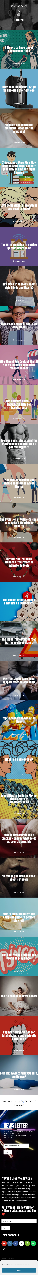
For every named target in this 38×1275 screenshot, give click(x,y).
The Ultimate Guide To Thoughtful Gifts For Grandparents (19, 404)
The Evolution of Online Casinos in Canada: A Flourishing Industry (19, 522)
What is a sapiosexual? (19, 759)
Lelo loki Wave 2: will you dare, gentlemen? (19, 1075)
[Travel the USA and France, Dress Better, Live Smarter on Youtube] (4, 1243)
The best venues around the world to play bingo (19, 956)
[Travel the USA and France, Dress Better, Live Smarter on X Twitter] (21, 1243)
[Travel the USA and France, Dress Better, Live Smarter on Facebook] (15, 1243)
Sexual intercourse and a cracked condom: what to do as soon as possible (19, 838)
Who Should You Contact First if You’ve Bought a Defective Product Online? (19, 365)
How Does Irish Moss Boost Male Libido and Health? (19, 286)
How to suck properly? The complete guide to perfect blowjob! (19, 917)
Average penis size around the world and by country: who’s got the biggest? (19, 443)
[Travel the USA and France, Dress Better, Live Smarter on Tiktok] (4, 1249)
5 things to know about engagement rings (19, 49)
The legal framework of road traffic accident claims (19, 641)
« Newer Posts (6, 1101)
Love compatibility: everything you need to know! (19, 207)
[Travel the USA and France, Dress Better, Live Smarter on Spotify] (27, 1243)
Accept (19, 1270)
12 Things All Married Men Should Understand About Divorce (19, 483)
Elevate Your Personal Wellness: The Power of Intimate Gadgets (19, 562)
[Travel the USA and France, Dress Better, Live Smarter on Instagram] (10, 1243)
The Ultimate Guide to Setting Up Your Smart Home (19, 246)
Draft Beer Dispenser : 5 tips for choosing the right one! (19, 88)
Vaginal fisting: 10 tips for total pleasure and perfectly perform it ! (19, 1035)
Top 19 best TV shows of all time (19, 720)
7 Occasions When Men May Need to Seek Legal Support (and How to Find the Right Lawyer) (19, 168)
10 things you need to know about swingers (19, 877)
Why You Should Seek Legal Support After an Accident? (19, 680)
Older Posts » (19, 1105)
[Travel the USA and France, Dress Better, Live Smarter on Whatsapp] (33, 1243)
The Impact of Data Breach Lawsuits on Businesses (19, 601)
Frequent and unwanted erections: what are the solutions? (19, 128)
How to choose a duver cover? (19, 996)
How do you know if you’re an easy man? (19, 325)
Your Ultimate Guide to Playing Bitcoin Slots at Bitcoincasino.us (19, 798)
